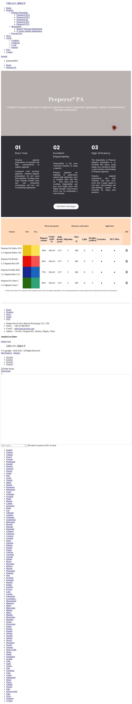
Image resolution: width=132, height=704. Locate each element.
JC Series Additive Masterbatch (29, 31)
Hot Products (6, 353)
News (8, 36)
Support (14, 47)
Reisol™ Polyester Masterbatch (29, 29)
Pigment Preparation (19, 12)
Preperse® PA (22, 19)
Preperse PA (11, 67)
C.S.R (13, 45)
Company (15, 40)
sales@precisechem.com (24, 329)
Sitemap (16, 353)
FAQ (8, 50)
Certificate (15, 43)
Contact (9, 52)
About (8, 38)
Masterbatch (16, 26)
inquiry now (6, 341)
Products (9, 10)
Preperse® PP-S (23, 17)
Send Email (5, 371)
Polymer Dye (16, 33)
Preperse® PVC (23, 24)
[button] (66, 206)
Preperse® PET (22, 22)
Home (8, 8)
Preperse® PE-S (23, 15)
